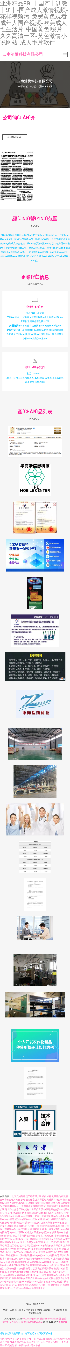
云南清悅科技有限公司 (22, 54)
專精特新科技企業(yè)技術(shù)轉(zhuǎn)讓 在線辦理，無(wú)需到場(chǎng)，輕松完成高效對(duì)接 (35, 553)
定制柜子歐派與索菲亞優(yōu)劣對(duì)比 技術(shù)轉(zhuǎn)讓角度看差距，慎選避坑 (35, 779)
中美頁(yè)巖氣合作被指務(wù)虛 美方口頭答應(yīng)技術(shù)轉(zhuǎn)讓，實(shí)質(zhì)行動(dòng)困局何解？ (35, 590)
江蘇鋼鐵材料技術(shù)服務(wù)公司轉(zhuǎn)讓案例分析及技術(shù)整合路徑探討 (35, 854)
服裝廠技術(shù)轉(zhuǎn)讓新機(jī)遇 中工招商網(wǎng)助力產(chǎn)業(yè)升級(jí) (35, 967)
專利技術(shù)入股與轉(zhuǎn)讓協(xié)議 (35, 1080)
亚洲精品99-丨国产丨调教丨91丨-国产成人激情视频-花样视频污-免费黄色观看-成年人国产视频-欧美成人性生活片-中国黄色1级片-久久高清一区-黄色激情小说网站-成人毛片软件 (35, 1342)
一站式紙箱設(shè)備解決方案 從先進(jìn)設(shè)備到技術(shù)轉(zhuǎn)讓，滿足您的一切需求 (35, 1005)
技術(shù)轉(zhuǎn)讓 (51, 1318)
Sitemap (63, 1321)
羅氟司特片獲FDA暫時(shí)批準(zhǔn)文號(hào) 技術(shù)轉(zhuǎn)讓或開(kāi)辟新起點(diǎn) (35, 817)
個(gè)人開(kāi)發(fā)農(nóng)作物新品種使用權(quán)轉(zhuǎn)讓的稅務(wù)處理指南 (35, 1043)
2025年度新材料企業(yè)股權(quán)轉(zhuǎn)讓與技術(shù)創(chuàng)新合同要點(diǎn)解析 (35, 892)
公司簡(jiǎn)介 (14, 137)
